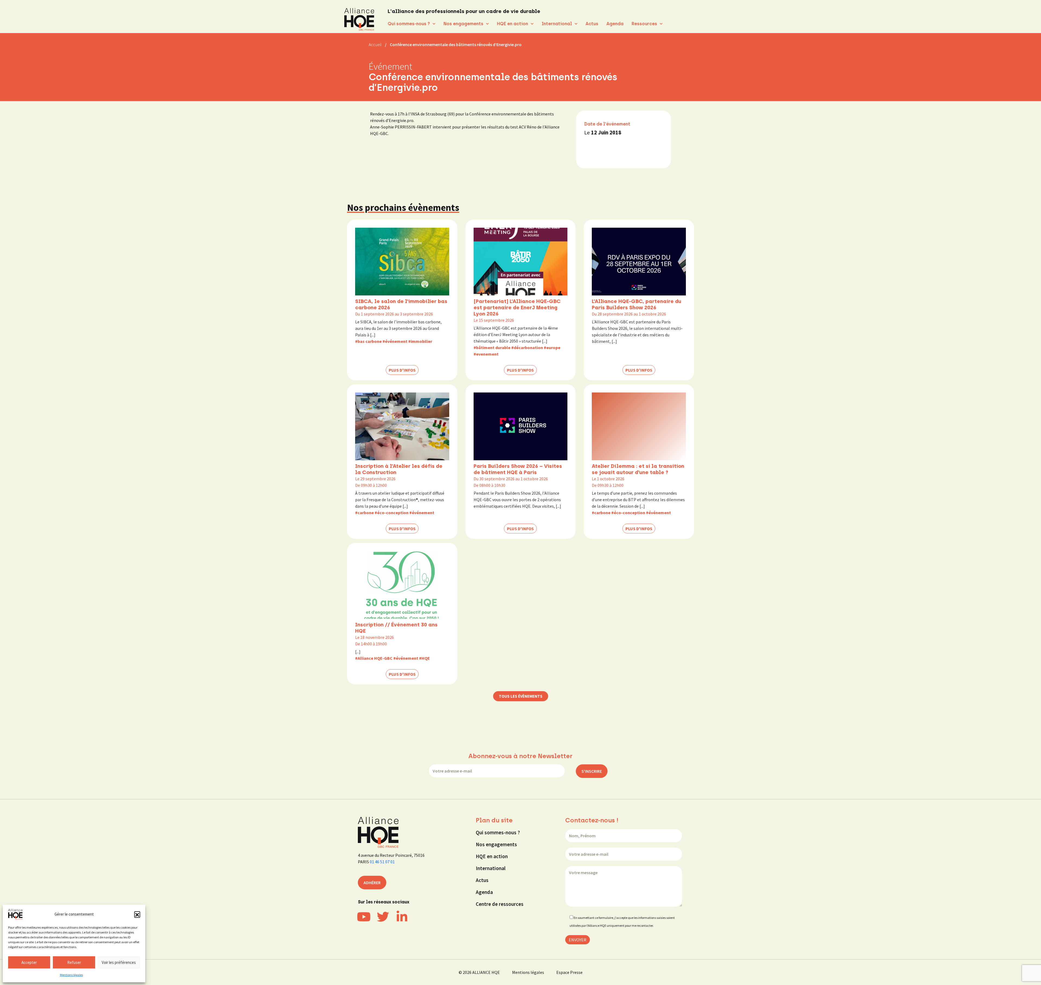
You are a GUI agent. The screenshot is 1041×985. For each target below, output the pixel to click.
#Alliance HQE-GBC (374, 658)
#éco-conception (392, 512)
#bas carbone (368, 341)
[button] (137, 914)
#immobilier (420, 341)
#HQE (424, 658)
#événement (395, 341)
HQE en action (512, 23)
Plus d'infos (402, 370)
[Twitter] (383, 917)
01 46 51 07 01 (382, 861)
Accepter (29, 962)
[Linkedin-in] (402, 917)
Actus (592, 23)
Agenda (615, 23)
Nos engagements (463, 23)
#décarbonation (527, 347)
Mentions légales (71, 975)
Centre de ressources (499, 904)
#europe (552, 347)
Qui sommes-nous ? (409, 23)
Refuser (74, 962)
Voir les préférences (119, 962)
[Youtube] (364, 917)
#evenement (486, 354)
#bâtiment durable (492, 347)
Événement (390, 66)
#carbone (364, 512)
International (557, 23)
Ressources (644, 23)
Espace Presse (569, 972)
